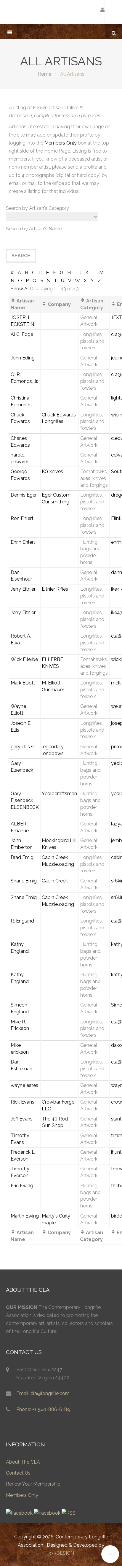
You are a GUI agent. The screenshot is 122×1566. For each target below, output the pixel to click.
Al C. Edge (22, 334)
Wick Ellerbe (24, 659)
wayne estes (24, 1085)
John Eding (23, 358)
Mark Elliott (23, 683)
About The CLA (23, 1462)
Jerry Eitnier (23, 589)
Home (44, 74)
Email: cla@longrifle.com (43, 1393)
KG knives (52, 471)
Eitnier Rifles (55, 589)
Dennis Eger (24, 495)
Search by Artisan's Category (37, 208)
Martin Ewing (25, 1216)
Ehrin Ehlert (23, 542)
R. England (22, 921)
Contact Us (18, 1473)
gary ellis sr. (23, 746)
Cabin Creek (55, 881)
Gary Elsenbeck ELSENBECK (25, 800)
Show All (20, 288)
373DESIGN (61, 1553)
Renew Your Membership (33, 1484)
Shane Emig (24, 881)
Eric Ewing (22, 1185)
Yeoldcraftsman (59, 793)
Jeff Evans (22, 1119)
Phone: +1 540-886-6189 (43, 1409)
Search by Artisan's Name (34, 229)
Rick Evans (22, 1102)
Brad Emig (22, 857)
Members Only (60, 143)
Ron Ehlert (22, 518)
